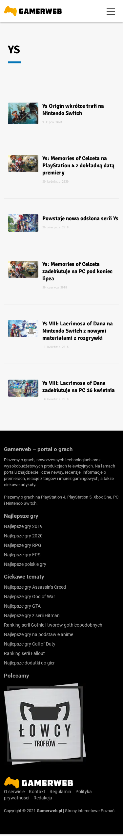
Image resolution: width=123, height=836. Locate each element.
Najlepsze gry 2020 (23, 535)
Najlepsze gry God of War (29, 596)
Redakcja (42, 797)
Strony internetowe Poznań (89, 810)
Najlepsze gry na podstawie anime (38, 634)
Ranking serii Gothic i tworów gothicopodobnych (53, 625)
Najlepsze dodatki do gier (29, 662)
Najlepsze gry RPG (22, 545)
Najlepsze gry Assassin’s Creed (35, 587)
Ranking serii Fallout (24, 653)
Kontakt (37, 791)
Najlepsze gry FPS (22, 554)
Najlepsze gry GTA (22, 606)
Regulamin (60, 791)
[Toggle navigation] (110, 11)
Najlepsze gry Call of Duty (29, 644)
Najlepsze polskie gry (25, 564)
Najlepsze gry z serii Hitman (32, 615)
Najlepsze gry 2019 (23, 526)
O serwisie (14, 791)
